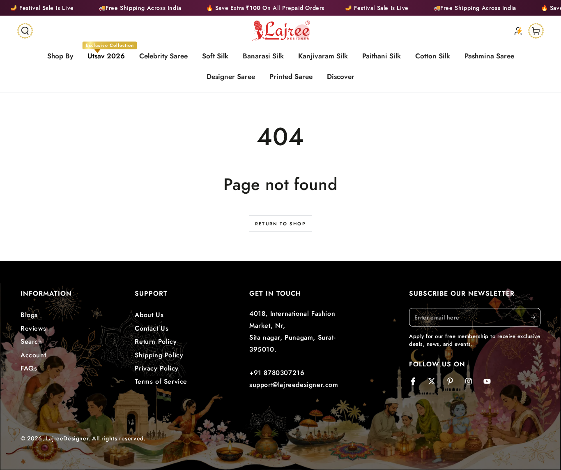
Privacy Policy (156, 368)
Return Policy (156, 341)
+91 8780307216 (276, 372)
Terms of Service (161, 381)
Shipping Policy (159, 355)
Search (31, 341)
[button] (25, 31)
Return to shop (280, 223)
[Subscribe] (535, 317)
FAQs (29, 368)
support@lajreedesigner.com (293, 384)
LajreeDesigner (67, 438)
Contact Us (151, 328)
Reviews (33, 328)
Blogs (29, 315)
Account (33, 355)
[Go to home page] (280, 31)
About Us (149, 315)
